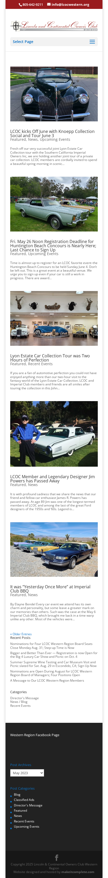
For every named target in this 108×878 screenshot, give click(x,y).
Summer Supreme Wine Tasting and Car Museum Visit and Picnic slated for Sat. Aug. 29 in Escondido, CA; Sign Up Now (53, 664)
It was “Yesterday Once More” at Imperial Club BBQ (50, 589)
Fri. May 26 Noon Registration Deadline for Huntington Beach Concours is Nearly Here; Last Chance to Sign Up (53, 246)
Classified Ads (24, 800)
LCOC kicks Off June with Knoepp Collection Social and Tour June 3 (52, 133)
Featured (18, 139)
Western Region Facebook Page (34, 734)
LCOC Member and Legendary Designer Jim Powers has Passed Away (52, 479)
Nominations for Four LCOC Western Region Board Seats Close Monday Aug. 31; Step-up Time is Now (51, 646)
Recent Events (40, 363)
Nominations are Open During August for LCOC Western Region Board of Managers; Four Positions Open (51, 673)
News (33, 139)
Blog (17, 794)
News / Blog (19, 701)
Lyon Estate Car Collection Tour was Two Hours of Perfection (50, 358)
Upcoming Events (55, 139)
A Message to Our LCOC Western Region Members (47, 680)
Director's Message (24, 698)
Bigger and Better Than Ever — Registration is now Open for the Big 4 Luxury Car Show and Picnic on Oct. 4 (54, 655)
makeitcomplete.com (77, 872)
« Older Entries (21, 634)
